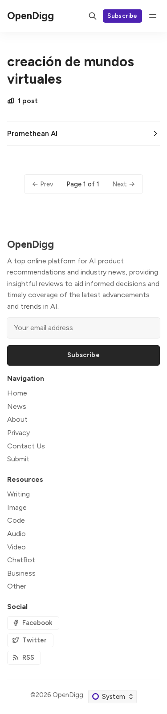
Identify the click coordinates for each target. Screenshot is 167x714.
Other (16, 586)
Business (21, 573)
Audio (16, 533)
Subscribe (122, 15)
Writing (18, 494)
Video (16, 547)
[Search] (93, 16)
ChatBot (21, 560)
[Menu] (153, 16)
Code (16, 520)
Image (17, 507)
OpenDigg (68, 695)
